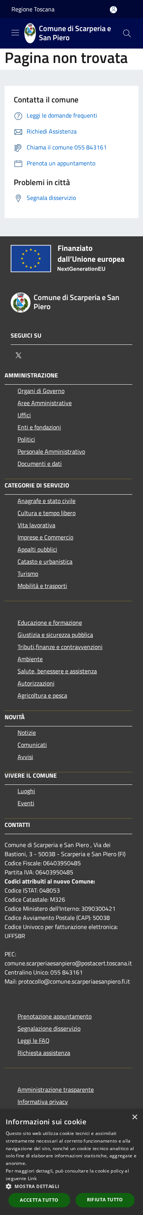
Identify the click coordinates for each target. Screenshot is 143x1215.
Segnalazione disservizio (49, 1028)
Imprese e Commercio (45, 537)
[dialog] (71, 1162)
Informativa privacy (43, 1101)
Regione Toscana (33, 9)
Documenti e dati (40, 463)
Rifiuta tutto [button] (105, 1199)
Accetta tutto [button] (39, 1200)
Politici (26, 439)
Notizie (27, 732)
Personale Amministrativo (51, 451)
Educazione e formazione (50, 622)
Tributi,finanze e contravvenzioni (60, 646)
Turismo (28, 573)
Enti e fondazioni (39, 427)
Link (32, 1178)
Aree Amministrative (45, 402)
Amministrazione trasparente (56, 1089)
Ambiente (30, 658)
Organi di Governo (41, 390)
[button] (71, 1186)
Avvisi (25, 756)
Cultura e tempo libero (47, 512)
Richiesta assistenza (44, 1052)
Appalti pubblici (37, 549)
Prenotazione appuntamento (55, 1016)
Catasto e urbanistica (45, 561)
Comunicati (32, 744)
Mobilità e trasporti (42, 585)
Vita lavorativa (36, 525)
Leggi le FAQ (34, 1040)
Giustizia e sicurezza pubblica (55, 634)
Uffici (24, 415)
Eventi (26, 803)
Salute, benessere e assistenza (57, 671)
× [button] (134, 1117)
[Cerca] (127, 33)
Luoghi (26, 790)
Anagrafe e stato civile (47, 500)
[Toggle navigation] (15, 32)
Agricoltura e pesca (42, 695)
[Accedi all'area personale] (113, 10)
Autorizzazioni (36, 683)
